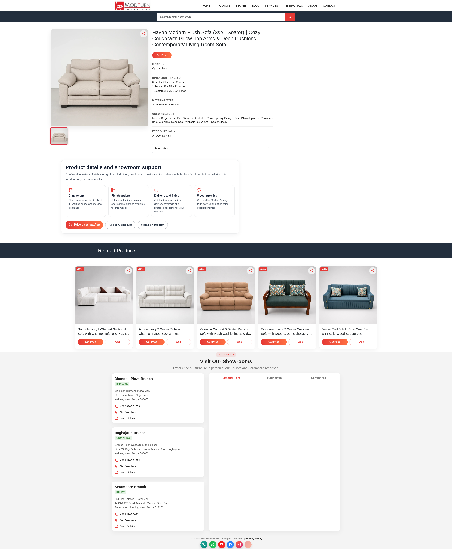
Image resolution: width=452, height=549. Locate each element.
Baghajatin (274, 377)
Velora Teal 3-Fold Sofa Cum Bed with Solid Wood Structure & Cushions (345, 333)
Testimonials (293, 5)
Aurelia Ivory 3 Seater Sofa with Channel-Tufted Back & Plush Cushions (161, 333)
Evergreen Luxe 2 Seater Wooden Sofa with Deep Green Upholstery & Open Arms (286, 333)
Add (117, 342)
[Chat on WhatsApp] (212, 544)
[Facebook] (230, 544)
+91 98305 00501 (130, 514)
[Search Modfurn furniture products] (290, 17)
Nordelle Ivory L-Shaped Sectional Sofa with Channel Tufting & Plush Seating (102, 333)
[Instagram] (239, 544)
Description (161, 148)
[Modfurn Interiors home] (132, 5)
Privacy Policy (253, 538)
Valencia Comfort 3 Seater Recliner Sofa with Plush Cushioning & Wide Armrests (225, 333)
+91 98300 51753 (130, 406)
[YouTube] (221, 544)
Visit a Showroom (152, 224)
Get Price (161, 55)
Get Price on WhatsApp (84, 224)
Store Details (127, 418)
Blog (255, 5)
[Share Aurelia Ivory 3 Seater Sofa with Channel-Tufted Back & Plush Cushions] (189, 270)
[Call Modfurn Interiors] (203, 544)
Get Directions (128, 412)
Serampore (318, 377)
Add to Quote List (120, 224)
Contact (329, 5)
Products (223, 5)
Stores (241, 5)
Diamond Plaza (231, 377)
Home (206, 5)
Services (271, 5)
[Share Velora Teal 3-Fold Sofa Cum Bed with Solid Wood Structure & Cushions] (372, 270)
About (312, 5)
